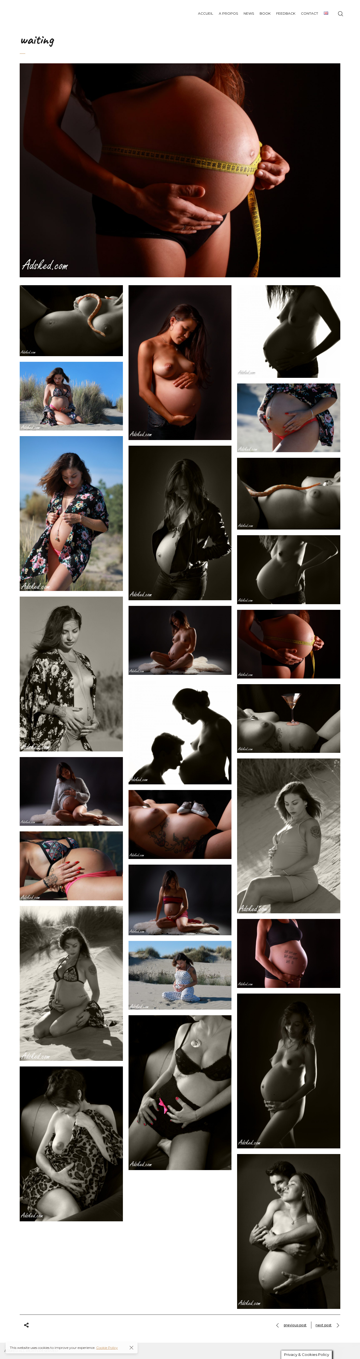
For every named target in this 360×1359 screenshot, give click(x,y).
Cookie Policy (107, 1347)
